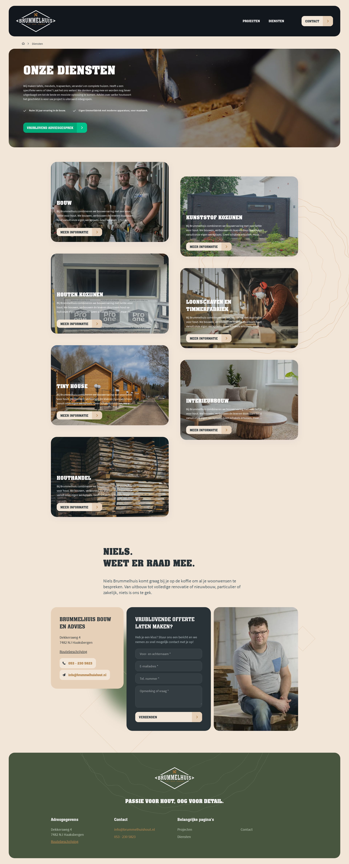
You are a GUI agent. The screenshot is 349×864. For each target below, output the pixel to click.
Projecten (184, 829)
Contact (247, 829)
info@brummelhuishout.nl (134, 829)
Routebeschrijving (73, 651)
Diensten (37, 43)
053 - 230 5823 (125, 836)
